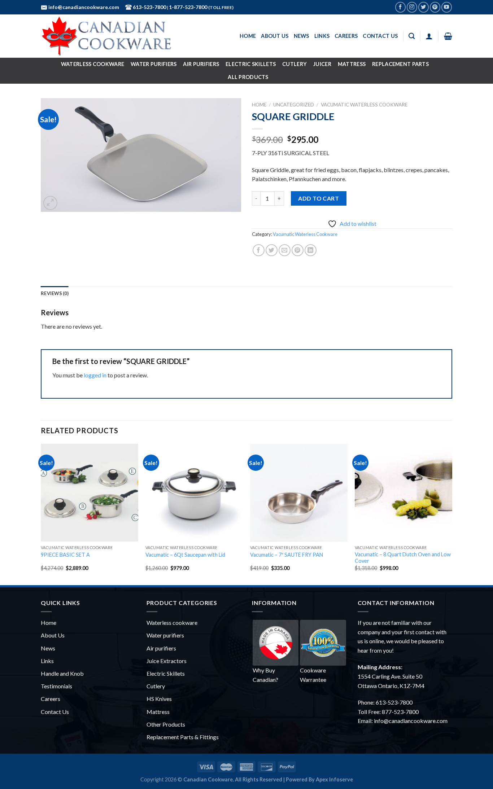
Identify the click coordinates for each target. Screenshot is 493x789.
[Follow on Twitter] (423, 7)
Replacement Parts (400, 64)
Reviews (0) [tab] (55, 293)
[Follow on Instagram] (412, 7)
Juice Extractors (167, 660)
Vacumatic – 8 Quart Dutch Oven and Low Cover (403, 557)
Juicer (322, 64)
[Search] (412, 36)
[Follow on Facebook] (400, 7)
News (301, 36)
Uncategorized (293, 105)
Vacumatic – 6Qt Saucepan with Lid (185, 555)
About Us (274, 36)
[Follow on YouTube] (446, 7)
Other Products (166, 724)
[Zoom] (50, 203)
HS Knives (159, 698)
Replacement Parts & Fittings (183, 736)
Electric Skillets (251, 64)
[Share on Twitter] (272, 250)
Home (248, 36)
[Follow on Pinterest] (435, 7)
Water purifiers (165, 635)
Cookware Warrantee (313, 675)
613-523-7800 (149, 7)
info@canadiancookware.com (83, 7)
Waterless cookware (172, 622)
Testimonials (56, 686)
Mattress (352, 64)
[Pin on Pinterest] (298, 250)
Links (322, 36)
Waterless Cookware (92, 64)
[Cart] (448, 36)
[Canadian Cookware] (129, 36)
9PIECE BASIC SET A (65, 555)
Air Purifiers (201, 64)
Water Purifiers (153, 64)
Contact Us (380, 36)
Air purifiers (161, 648)
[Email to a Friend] (285, 250)
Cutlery (294, 64)
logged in (95, 375)
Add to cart (318, 198)
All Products (248, 77)
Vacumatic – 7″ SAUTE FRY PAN (286, 555)
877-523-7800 (400, 711)
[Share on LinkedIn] (311, 250)
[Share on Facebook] (259, 250)
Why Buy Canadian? (265, 675)
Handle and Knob (62, 673)
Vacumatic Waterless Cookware (364, 105)
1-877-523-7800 (188, 7)
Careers (346, 36)
